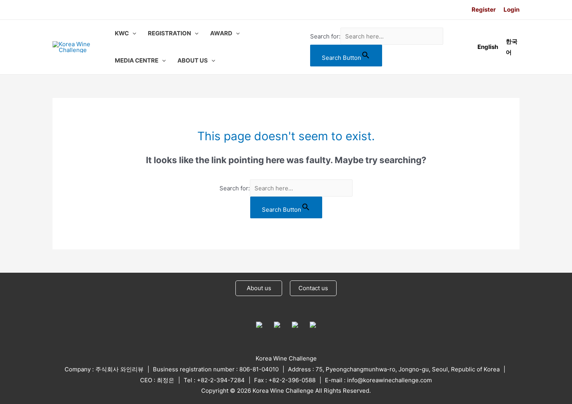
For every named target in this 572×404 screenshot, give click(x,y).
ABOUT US (192, 60)
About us (259, 288)
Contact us (313, 288)
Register (484, 9)
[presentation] (132, 33)
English (487, 46)
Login (511, 9)
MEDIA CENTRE (136, 60)
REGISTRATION (169, 33)
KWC (122, 33)
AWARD (221, 33)
